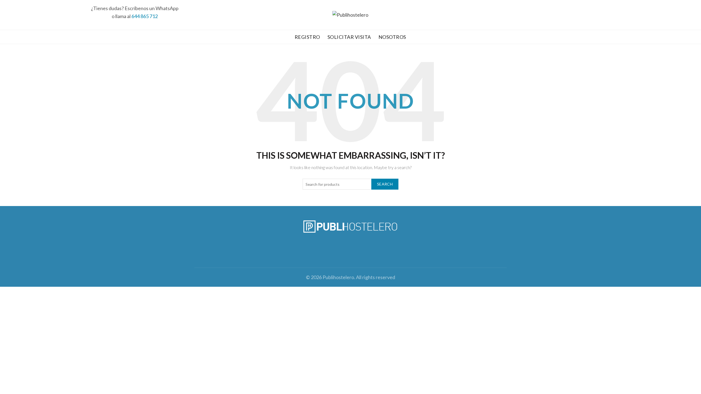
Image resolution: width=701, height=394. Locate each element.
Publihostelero (338, 277)
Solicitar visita (349, 37)
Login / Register (674, 15)
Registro (307, 37)
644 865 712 (144, 16)
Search (385, 184)
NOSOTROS (392, 37)
